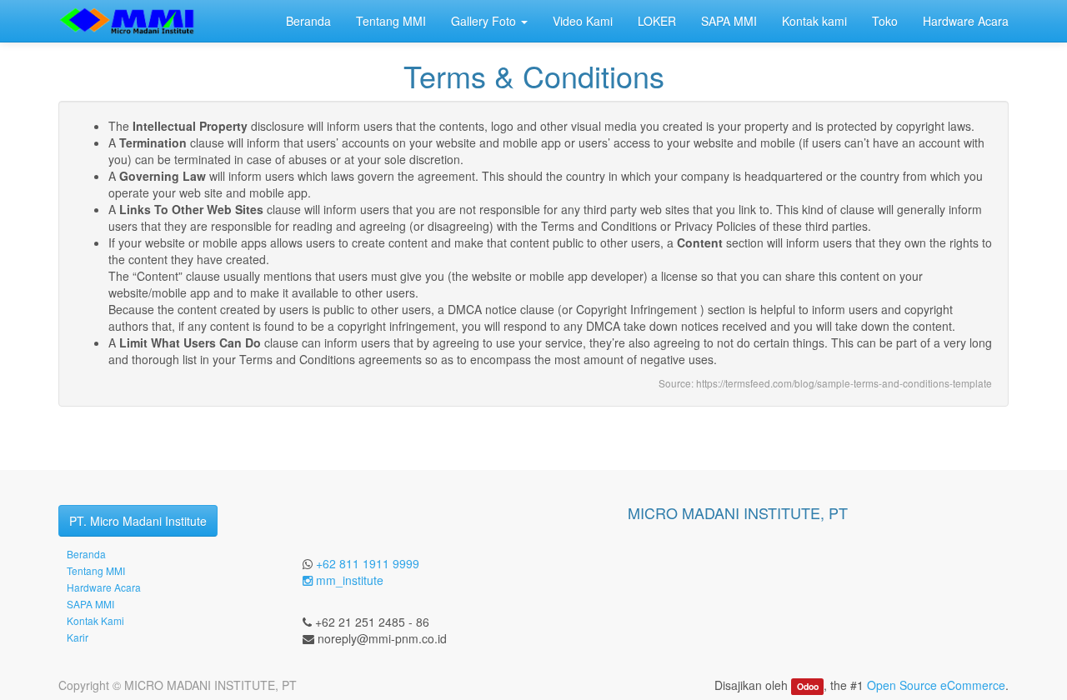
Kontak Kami (95, 620)
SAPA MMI (90, 604)
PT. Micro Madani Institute (138, 520)
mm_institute (348, 580)
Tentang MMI (96, 570)
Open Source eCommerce (936, 685)
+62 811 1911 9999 (367, 563)
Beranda (86, 554)
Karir (77, 637)
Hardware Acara (104, 587)
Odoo (808, 686)
